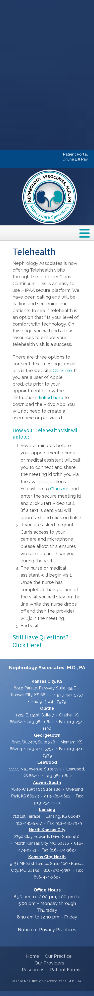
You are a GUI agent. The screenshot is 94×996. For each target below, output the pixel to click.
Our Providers (49, 962)
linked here (51, 397)
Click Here (26, 645)
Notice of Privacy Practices (47, 929)
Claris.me (62, 370)
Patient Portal (75, 154)
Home (32, 956)
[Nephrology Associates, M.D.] (49, 196)
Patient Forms (65, 969)
